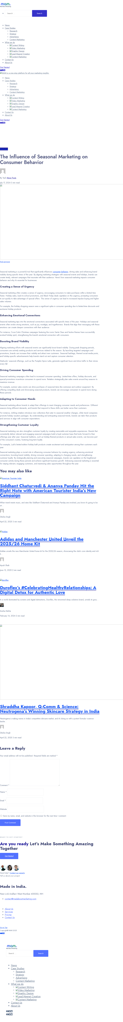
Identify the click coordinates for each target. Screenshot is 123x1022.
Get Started (4, 67)
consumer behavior (60, 271)
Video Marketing (18, 48)
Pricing (8, 914)
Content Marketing (17, 39)
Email (3, 800)
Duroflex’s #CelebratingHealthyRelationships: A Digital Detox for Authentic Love (48, 589)
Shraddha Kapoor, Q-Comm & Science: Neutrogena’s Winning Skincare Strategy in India (49, 708)
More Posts (11, 178)
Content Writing (18, 45)
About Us (8, 62)
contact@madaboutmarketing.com (20, 898)
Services (9, 911)
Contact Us (9, 59)
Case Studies (10, 28)
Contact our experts (17, 873)
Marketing (4, 149)
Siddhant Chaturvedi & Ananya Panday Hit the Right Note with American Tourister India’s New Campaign (48, 490)
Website (3, 809)
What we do (10, 42)
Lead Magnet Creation (21, 54)
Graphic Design (18, 51)
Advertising (14, 36)
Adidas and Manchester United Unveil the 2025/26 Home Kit (41, 541)
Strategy (13, 34)
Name (3, 792)
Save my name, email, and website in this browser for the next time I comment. (35, 816)
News (7, 25)
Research (13, 31)
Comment (4, 785)
